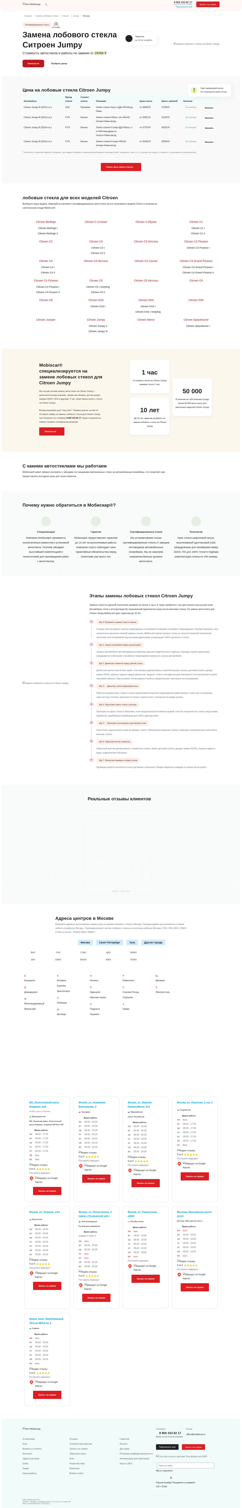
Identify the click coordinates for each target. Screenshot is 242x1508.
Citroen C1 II (198, 233)
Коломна (61, 980)
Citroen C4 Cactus (146, 260)
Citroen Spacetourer (196, 319)
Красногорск (63, 991)
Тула (132, 942)
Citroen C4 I (48, 267)
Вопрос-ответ (76, 1473)
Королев (61, 986)
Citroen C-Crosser (96, 221)
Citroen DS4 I (148, 306)
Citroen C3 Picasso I (198, 247)
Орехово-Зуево (98, 997)
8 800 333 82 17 (183, 2)
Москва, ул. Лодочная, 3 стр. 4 (194, 1102)
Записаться (33, 63)
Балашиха (29, 980)
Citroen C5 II (98, 292)
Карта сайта (126, 1463)
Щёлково (160, 980)
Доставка (124, 1449)
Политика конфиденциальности (136, 1453)
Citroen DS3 (95, 300)
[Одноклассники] (165, 1478)
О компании (29, 1439)
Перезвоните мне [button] (167, 1447)
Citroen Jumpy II (98, 326)
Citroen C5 (96, 280)
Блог (25, 1444)
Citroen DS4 (146, 300)
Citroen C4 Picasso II (48, 292)
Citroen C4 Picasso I (47, 286)
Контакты (27, 1453)
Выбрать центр (59, 63)
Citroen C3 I (98, 247)
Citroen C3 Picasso (196, 241)
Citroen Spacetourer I (198, 326)
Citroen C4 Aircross (96, 260)
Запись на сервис (207, 4)
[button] (46, 4)
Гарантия (124, 1439)
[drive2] (171, 1478)
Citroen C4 (46, 260)
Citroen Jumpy (96, 319)
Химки (126, 1009)
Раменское (128, 980)
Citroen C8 (46, 300)
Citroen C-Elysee (146, 221)
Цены (25, 1463)
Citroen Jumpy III (98, 331)
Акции (26, 1468)
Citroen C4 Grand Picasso (196, 260)
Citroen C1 (196, 221)
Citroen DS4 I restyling (148, 311)
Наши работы (30, 1473)
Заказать (209, 108)
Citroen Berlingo (46, 221)
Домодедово (30, 992)
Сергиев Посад (131, 992)
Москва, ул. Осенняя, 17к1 (44, 1212)
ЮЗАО (133, 959)
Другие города (153, 942)
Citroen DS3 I (98, 306)
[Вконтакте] (159, 1478)
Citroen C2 (46, 241)
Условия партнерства (80, 1444)
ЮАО (108, 959)
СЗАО (83, 952)
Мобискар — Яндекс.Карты (121, 891)
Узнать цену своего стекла (119, 167)
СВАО (58, 959)
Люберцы (62, 1003)
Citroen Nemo (146, 319)
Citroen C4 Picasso (46, 280)
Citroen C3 (96, 241)
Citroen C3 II (98, 253)
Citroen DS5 (196, 300)
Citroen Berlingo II (48, 233)
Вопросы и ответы (32, 1449)
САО (58, 952)
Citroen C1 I (198, 228)
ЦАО (108, 952)
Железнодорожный (34, 1003)
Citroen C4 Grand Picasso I (198, 267)
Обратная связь (77, 1453)
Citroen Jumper (45, 319)
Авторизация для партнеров (134, 1458)
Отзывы (73, 1439)
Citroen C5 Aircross (146, 280)
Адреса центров (31, 1458)
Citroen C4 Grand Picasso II (198, 272)
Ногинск (94, 980)
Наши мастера (77, 1463)
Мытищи (61, 1014)
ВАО (33, 952)
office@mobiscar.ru (195, 1434)
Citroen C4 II (48, 272)
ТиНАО (83, 959)
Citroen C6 (196, 280)
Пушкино (94, 1014)
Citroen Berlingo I (48, 228)
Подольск (95, 1009)
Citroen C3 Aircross (146, 241)
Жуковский (30, 1009)
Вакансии (74, 1468)
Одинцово (95, 992)
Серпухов (128, 997)
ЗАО (33, 959)
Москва (85, 942)
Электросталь (162, 992)
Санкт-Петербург (109, 942)
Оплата (123, 1444)
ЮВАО (133, 952)
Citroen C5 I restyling (98, 286)
